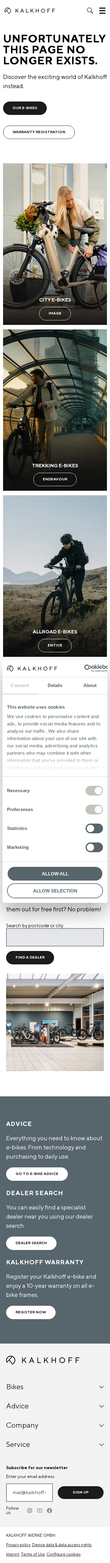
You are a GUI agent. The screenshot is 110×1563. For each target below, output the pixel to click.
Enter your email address (30, 1477)
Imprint (12, 1554)
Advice (17, 1406)
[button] (90, 11)
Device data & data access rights (62, 1545)
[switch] (94, 809)
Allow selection (55, 890)
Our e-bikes (25, 108)
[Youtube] (40, 1511)
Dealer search (31, 1243)
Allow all (55, 873)
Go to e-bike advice (37, 1174)
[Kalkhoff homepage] (30, 11)
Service (18, 1444)
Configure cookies (63, 1554)
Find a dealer (30, 957)
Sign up (81, 1492)
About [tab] (90, 685)
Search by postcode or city (34, 926)
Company (22, 1425)
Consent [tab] (20, 685)
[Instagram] (30, 1511)
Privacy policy (18, 1545)
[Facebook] (50, 1511)
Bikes (15, 1387)
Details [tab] (55, 685)
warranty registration (39, 132)
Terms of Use (33, 1554)
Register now (31, 1312)
